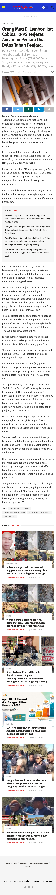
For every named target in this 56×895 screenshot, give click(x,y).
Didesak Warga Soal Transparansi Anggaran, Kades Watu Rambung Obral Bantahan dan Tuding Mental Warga (27, 218)
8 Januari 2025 (8, 72)
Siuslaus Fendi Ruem (16, 577)
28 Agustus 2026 (31, 738)
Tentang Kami (11, 863)
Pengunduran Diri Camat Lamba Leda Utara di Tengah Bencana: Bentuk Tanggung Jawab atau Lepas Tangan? (26, 783)
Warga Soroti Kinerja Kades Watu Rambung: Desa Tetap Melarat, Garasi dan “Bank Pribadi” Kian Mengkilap (27, 230)
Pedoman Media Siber (39, 863)
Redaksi (23, 863)
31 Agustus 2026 (31, 577)
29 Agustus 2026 (31, 630)
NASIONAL (9, 724)
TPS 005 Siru (9, 517)
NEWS (11, 24)
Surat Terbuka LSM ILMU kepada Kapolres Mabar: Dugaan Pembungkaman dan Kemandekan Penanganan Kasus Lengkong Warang (28, 241)
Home (4, 24)
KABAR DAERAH (11, 563)
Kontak (28, 867)
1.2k (41, 685)
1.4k (41, 577)
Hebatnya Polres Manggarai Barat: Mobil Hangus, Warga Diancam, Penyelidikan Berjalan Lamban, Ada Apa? (28, 835)
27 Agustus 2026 (31, 790)
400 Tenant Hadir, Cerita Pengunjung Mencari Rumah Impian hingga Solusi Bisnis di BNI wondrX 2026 (28, 252)
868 (41, 738)
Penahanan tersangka (19, 508)
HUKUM (9, 616)
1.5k (41, 843)
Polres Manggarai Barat (14, 512)
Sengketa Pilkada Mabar (39, 512)
